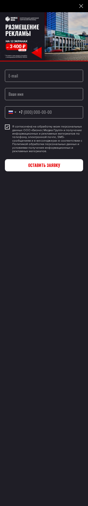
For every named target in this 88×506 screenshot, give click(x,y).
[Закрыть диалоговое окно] (81, 6)
